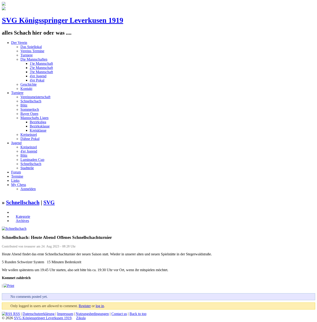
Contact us (119, 314)
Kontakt (26, 89)
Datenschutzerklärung (39, 314)
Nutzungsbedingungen (92, 314)
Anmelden (28, 189)
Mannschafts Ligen (34, 118)
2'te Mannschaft (41, 68)
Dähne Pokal (29, 139)
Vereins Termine (32, 51)
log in (100, 306)
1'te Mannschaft (41, 63)
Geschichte (28, 84)
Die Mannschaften (33, 59)
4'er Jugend (38, 76)
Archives (22, 221)
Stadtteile (27, 168)
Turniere (26, 55)
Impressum (65, 314)
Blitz (23, 105)
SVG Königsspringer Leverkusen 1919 (62, 20)
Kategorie (23, 216)
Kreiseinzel (28, 135)
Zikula (81, 318)
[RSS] (13, 212)
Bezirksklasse (40, 126)
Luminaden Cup (32, 160)
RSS (16, 314)
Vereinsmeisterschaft (35, 97)
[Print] (8, 286)
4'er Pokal (37, 80)
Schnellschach (30, 101)
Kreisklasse (38, 130)
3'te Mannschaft (41, 72)
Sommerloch (29, 109)
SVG (49, 202)
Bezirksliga (38, 122)
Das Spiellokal (31, 47)
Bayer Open (29, 114)
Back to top (137, 314)
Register (85, 306)
